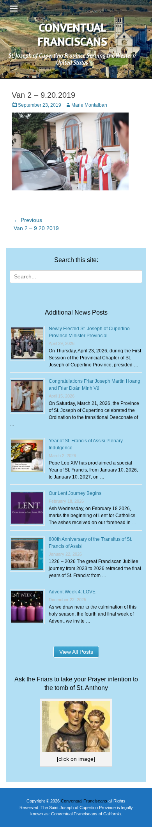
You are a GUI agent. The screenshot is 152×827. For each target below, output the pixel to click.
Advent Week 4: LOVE (72, 592)
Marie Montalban (89, 105)
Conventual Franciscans (72, 34)
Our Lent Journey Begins (75, 493)
